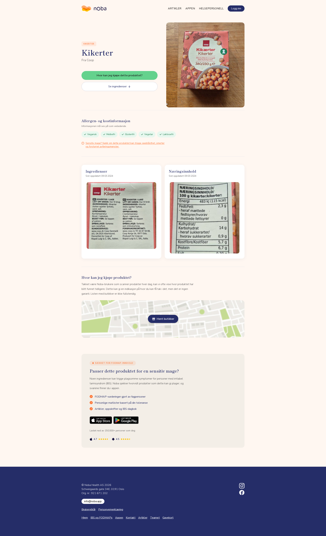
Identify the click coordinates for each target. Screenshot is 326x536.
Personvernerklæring (110, 509)
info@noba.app (93, 501)
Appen (190, 8)
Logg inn (236, 8)
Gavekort (168, 518)
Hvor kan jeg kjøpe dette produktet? (119, 75)
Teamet (155, 518)
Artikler (174, 8)
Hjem (85, 518)
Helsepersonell (211, 8)
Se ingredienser (117, 86)
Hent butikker (165, 319)
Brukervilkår (89, 509)
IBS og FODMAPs (101, 518)
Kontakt (130, 518)
